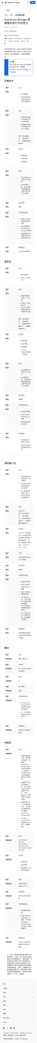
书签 (7, 31)
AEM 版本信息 (20, 15)
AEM (11, 15)
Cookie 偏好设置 (20, 1035)
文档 (5, 15)
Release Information (14, 35)
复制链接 (14, 31)
